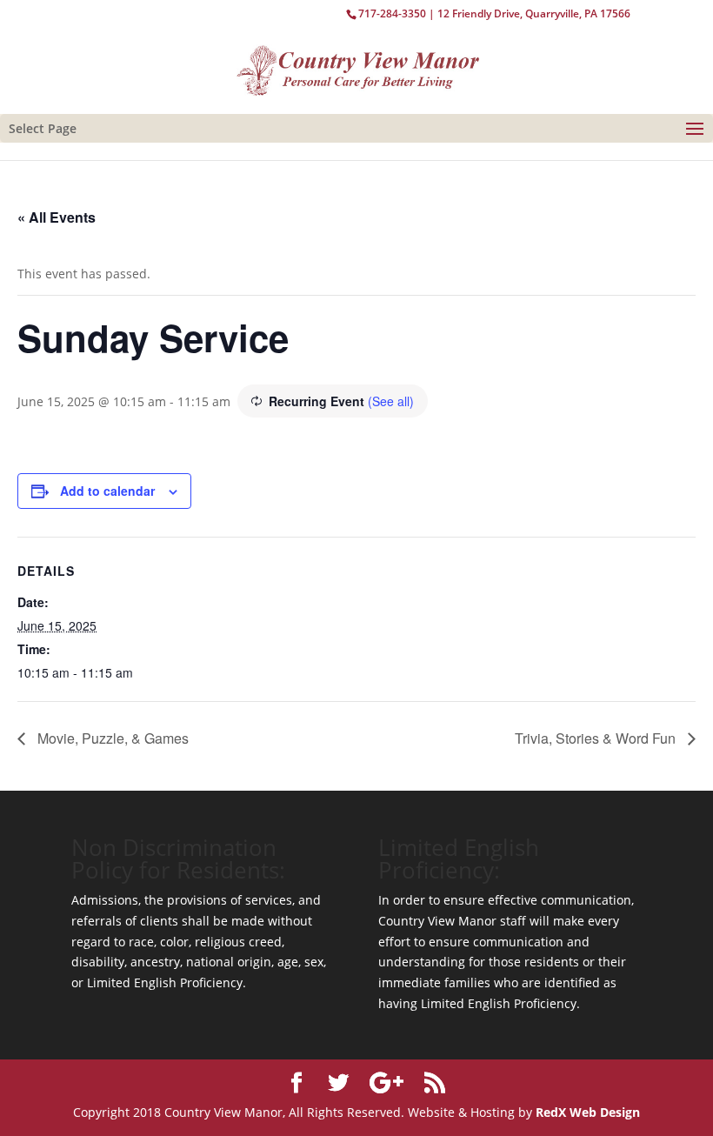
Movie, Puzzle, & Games (111, 738)
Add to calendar (107, 490)
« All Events (56, 217)
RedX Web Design (588, 1112)
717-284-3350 (392, 13)
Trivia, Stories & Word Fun (597, 738)
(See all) (391, 401)
